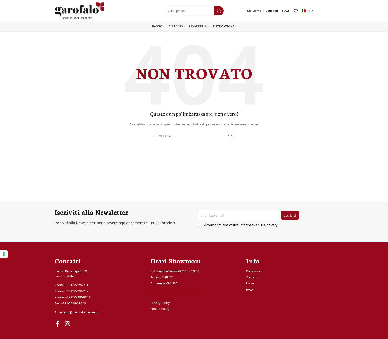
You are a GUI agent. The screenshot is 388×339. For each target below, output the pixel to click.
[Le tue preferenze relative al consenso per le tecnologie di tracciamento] (4, 254)
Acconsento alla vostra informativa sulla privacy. (241, 225)
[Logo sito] (79, 10)
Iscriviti (290, 215)
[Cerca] (219, 10)
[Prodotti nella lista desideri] (296, 11)
